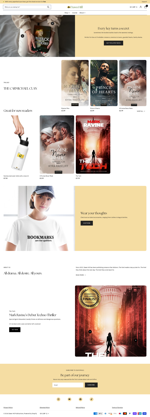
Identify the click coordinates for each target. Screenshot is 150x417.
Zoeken (48, 7)
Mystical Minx (65, 108)
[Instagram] (58, 399)
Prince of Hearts (95, 108)
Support (144, 1)
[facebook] (80, 399)
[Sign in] (141, 7)
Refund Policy (80, 407)
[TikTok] (91, 399)
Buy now (15, 329)
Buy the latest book (113, 43)
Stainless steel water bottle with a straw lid (16, 176)
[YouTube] (69, 399)
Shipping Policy (45, 407)
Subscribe (91, 385)
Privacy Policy (8, 407)
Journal (74, 13)
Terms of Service (117, 407)
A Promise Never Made (126, 108)
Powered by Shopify (30, 413)
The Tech (78, 176)
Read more (52, 23)
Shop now (86, 223)
